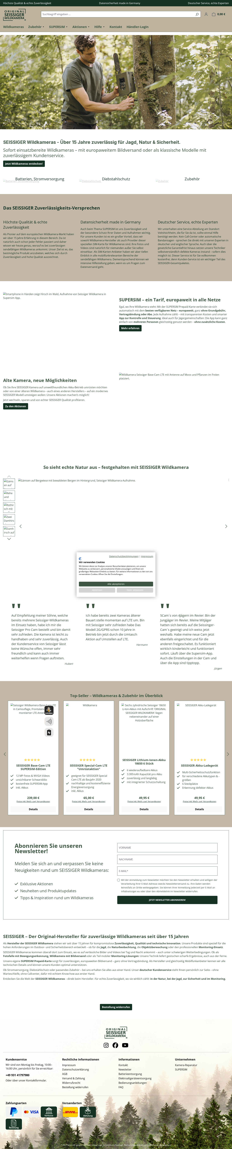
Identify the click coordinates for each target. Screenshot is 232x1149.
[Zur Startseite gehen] (19, 13)
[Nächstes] (226, 526)
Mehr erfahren (130, 328)
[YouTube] (125, 1045)
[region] (116, 526)
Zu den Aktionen (15, 406)
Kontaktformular (36, 1080)
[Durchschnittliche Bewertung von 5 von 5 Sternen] (33, 760)
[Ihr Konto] (206, 14)
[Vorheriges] (20, 526)
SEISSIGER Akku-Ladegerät (144, 765)
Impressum (69, 1065)
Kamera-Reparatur (186, 1065)
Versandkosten (109, 1145)
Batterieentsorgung (130, 1074)
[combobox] (117, 14)
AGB (64, 1074)
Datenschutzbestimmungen (124, 556)
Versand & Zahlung (73, 1078)
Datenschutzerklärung (75, 1069)
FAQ (121, 1087)
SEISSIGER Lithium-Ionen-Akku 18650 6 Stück (88, 761)
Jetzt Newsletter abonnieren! (167, 899)
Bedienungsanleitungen (133, 1083)
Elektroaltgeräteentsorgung (135, 1078)
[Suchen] (197, 14)
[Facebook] (115, 1045)
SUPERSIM (181, 1069)
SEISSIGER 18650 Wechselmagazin (199, 761)
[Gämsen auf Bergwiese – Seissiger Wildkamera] (123, 526)
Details (33, 809)
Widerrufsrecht (71, 1083)
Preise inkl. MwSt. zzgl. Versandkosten (33, 801)
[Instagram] (106, 1045)
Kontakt (123, 1065)
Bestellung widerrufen (116, 1007)
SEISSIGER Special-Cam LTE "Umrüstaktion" (33, 767)
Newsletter (125, 1069)
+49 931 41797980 (17, 1075)
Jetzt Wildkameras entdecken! (24, 163)
